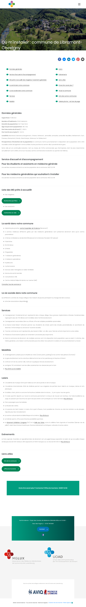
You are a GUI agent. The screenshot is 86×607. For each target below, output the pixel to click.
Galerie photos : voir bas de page (69, 101)
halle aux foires (39, 422)
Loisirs (60, 69)
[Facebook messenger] (64, 59)
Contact (42, 529)
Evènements (63, 75)
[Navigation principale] (79, 4)
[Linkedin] (68, 59)
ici (27, 301)
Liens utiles (62, 80)
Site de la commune (10, 461)
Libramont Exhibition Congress (17, 422)
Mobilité (11, 101)
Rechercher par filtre (10, 201)
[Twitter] (73, 59)
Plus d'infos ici (44, 415)
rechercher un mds (10, 213)
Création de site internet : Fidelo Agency (60, 602)
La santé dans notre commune (19, 85)
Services (12, 96)
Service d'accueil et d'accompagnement (22, 75)
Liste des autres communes (68, 96)
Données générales (15, 69)
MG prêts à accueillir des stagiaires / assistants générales (28, 80)
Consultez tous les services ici (11, 284)
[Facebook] (59, 59)
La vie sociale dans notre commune (20, 91)
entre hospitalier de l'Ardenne (30, 228)
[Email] (82, 59)
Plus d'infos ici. (68, 399)
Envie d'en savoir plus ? (66, 85)
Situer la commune (65, 91)
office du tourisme (10, 469)
